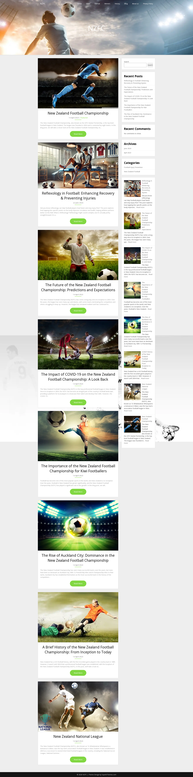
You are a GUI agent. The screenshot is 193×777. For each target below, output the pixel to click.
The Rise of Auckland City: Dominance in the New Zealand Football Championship (78, 558)
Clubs (88, 4)
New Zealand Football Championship (78, 113)
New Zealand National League (78, 736)
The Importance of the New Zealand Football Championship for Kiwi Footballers (78, 468)
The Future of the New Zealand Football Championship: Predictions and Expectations (78, 287)
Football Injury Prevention (133, 167)
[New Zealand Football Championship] (78, 83)
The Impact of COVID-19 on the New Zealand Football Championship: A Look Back (78, 377)
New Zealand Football (132, 171)
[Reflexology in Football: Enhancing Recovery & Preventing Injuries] (78, 165)
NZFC (42, 3)
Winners (107, 4)
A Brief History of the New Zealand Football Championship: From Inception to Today (78, 649)
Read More (78, 134)
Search (126, 62)
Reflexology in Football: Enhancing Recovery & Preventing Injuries (78, 196)
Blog (126, 4)
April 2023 (127, 153)
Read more (140, 207)
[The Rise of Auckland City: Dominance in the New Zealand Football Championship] (78, 525)
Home (79, 4)
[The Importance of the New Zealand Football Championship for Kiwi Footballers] (78, 436)
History (117, 4)
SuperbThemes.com (109, 775)
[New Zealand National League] (78, 706)
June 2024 (127, 148)
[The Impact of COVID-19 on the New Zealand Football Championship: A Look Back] (78, 344)
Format (97, 4)
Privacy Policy (148, 4)
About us (135, 4)
